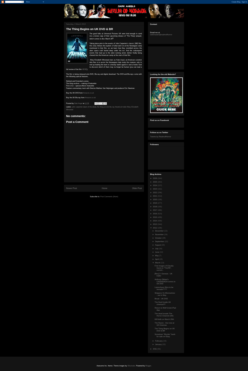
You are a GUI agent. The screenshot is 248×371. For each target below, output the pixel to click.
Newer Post (71, 188)
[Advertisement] (161, 57)
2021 (155, 196)
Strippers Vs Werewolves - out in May (165, 294)
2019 (155, 203)
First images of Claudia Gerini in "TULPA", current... (164, 268)
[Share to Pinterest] (105, 103)
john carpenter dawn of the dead (84, 107)
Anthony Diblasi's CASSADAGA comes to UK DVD (165, 281)
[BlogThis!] (98, 103)
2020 (155, 199)
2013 (155, 224)
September (160, 241)
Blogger (148, 366)
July (157, 249)
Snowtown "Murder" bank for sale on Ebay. (165, 335)
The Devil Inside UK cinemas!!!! (163, 303)
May (157, 255)
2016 (155, 214)
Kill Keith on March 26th (164, 319)
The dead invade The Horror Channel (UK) (164, 314)
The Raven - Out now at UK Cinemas (164, 324)
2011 (155, 349)
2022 (155, 192)
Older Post (137, 188)
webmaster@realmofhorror (161, 35)
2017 (155, 210)
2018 (155, 207)
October (158, 238)
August (158, 245)
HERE (84, 69)
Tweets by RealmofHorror (160, 137)
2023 (155, 189)
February (159, 341)
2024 (155, 185)
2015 (155, 217)
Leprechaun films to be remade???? (164, 288)
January (158, 344)
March (158, 263)
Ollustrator (131, 366)
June (157, 252)
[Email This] (95, 103)
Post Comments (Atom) (109, 197)
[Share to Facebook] (103, 103)
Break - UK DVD (161, 299)
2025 (155, 182)
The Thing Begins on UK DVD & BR (165, 330)
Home (104, 188)
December (159, 231)
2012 (155, 228)
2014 (155, 221)
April (157, 259)
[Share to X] (100, 103)
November (159, 234)
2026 (155, 178)
